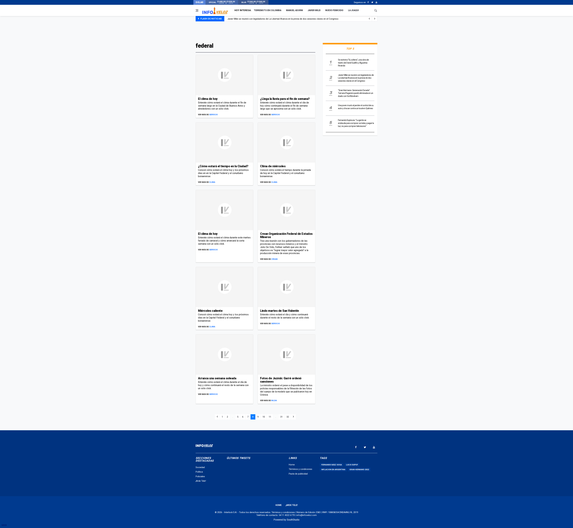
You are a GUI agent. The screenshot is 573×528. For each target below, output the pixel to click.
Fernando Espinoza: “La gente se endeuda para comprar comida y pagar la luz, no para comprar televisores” (356, 123)
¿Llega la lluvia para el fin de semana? (285, 99)
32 (287, 416)
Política (199, 471)
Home (292, 464)
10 (263, 416)
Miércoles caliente (210, 310)
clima (212, 182)
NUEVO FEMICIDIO (334, 10)
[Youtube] (376, 2)
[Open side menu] (197, 10)
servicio (213, 115)
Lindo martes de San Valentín (279, 310)
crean (274, 259)
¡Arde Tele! (201, 481)
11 (270, 416)
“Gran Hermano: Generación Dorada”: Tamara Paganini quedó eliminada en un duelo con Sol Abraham (355, 93)
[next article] (369, 18)
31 (281, 416)
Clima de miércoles (272, 166)
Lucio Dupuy (352, 465)
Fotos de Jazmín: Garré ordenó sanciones (280, 379)
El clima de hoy (208, 99)
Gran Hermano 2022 (359, 470)
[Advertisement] (286, 31)
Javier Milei (314, 10)
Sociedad (200, 467)
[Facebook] (368, 2)
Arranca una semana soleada (217, 378)
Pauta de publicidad (298, 473)
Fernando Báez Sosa (331, 465)
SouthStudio (293, 519)
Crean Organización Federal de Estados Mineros (286, 235)
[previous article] (374, 18)
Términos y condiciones (300, 469)
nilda (274, 400)
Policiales (200, 476)
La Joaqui (353, 10)
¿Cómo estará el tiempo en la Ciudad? (223, 166)
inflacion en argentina (333, 470)
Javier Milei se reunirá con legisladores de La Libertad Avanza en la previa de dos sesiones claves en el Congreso (282, 18)
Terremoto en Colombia (267, 10)
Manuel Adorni (294, 10)
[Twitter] (372, 2)
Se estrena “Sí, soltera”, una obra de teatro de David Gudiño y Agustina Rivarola (353, 63)
